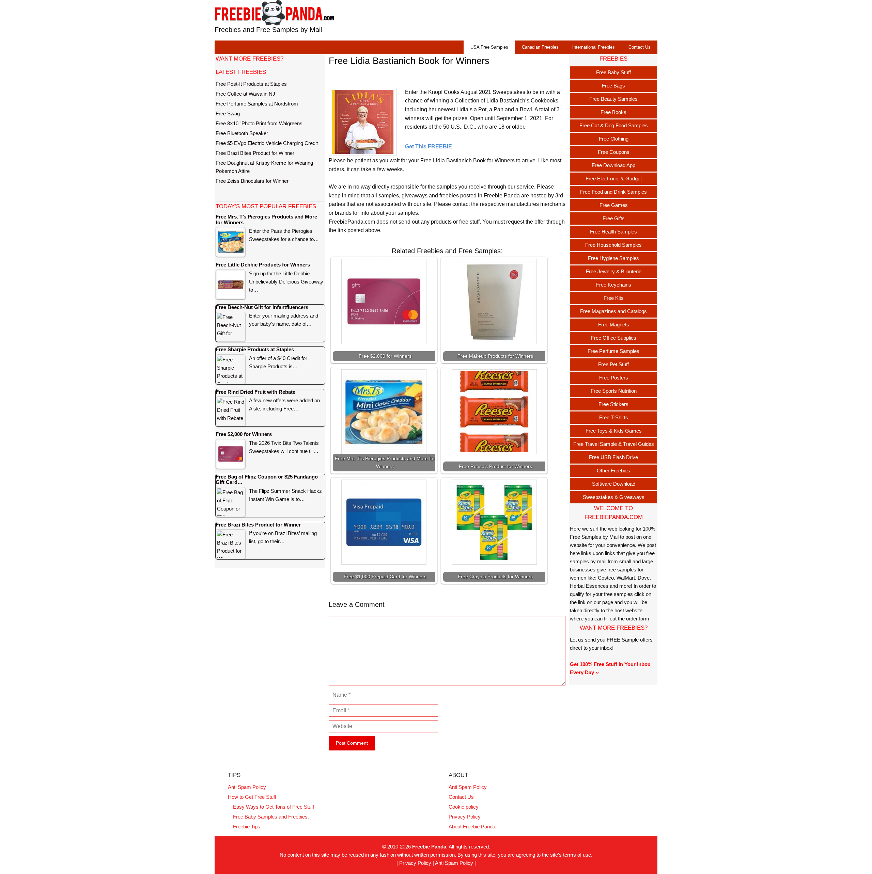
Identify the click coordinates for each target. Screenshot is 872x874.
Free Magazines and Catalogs (613, 311)
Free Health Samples (613, 231)
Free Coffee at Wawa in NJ (245, 94)
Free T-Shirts (613, 417)
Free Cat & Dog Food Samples (613, 125)
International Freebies (593, 47)
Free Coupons (613, 152)
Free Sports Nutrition (614, 391)
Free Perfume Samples (613, 351)
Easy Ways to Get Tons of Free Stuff (273, 807)
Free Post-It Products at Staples (251, 84)
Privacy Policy (465, 817)
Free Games (614, 205)
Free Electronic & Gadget (614, 178)
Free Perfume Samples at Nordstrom (257, 104)
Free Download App (613, 165)
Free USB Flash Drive (613, 457)
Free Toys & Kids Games (614, 431)
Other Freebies (613, 470)
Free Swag (228, 113)
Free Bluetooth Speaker (242, 133)
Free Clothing (613, 139)
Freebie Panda (429, 846)
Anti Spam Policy (247, 787)
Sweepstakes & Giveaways (613, 497)
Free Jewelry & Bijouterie (613, 271)
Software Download (613, 484)
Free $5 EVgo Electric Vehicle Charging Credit (267, 143)
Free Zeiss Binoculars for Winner (252, 181)
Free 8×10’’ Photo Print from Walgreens (259, 123)
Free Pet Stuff (613, 364)
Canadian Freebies (540, 47)
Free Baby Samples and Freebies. (271, 817)
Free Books (613, 112)
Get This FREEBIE (428, 146)
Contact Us (639, 47)
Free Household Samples (613, 245)
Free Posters (613, 378)
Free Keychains (613, 285)
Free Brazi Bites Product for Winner (255, 153)
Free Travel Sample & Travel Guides (613, 444)
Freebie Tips (246, 826)
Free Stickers (613, 404)
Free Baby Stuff (613, 72)
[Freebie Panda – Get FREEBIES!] (274, 12)
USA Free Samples (489, 47)
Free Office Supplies (613, 338)
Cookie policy (464, 807)
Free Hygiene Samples (613, 258)
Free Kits (614, 298)
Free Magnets (613, 324)
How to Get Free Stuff (252, 797)
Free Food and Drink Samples (613, 192)
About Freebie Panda (472, 826)
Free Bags (613, 85)
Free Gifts (614, 218)
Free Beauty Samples (613, 99)
